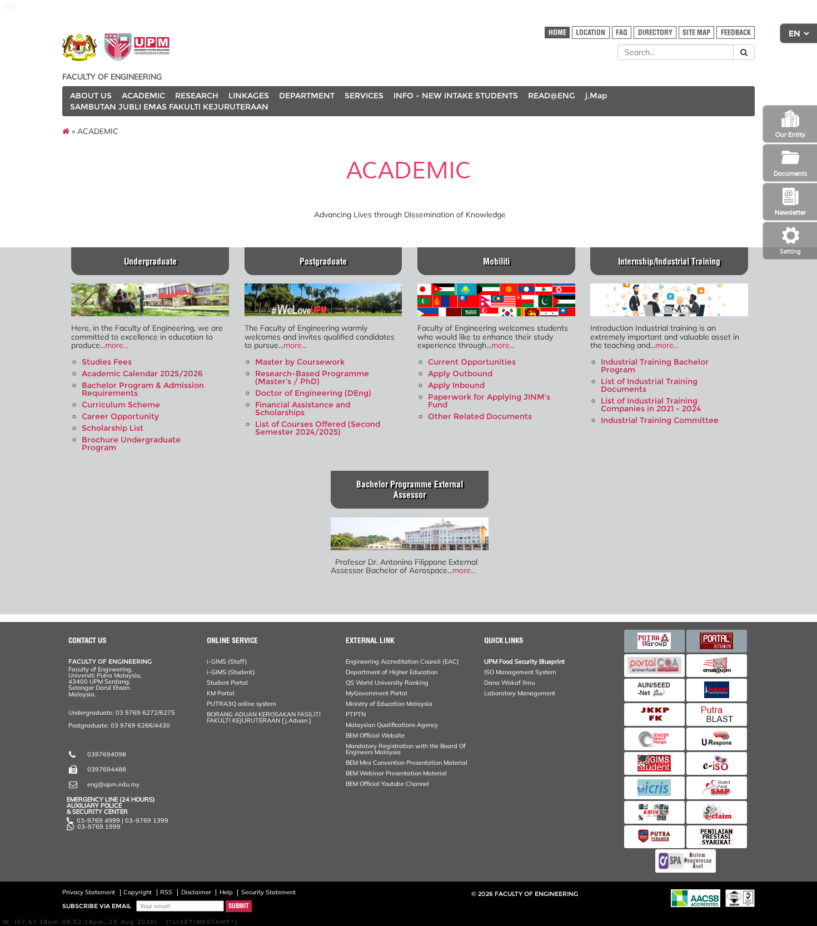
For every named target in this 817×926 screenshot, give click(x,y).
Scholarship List (112, 428)
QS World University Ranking (387, 682)
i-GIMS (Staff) (227, 661)
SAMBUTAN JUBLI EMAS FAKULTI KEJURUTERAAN (169, 107)
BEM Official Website (375, 735)
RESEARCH (196, 96)
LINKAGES (248, 96)
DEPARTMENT (307, 96)
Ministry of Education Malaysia (389, 704)
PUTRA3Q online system (241, 704)
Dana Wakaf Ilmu (509, 682)
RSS (166, 892)
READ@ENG (551, 96)
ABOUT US (91, 96)
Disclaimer (196, 892)
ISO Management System (520, 672)
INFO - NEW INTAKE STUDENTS (455, 96)
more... (116, 345)
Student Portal (227, 682)
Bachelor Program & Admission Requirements (143, 389)
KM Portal (221, 693)
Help (226, 892)
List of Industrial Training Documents (649, 385)
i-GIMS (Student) (231, 672)
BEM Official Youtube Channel (387, 784)
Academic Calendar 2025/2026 (142, 374)
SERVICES (364, 96)
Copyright (137, 892)
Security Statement (268, 892)
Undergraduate (150, 261)
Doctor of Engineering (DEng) (313, 393)
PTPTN (356, 714)
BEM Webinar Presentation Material (396, 773)
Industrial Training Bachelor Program (655, 366)
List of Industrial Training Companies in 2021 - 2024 (651, 405)
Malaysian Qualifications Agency (392, 725)
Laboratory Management (519, 693)
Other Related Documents (480, 416)
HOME (557, 32)
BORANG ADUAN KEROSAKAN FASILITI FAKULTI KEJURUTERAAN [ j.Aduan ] (264, 717)
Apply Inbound (456, 385)
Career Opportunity (120, 416)
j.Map (596, 96)
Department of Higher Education (391, 672)
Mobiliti (496, 261)
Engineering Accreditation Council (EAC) (402, 661)
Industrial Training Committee (660, 420)
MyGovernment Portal (376, 693)
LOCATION (590, 32)
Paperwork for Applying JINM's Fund (489, 401)
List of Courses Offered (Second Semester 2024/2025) (317, 428)
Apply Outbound (460, 374)
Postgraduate (323, 261)
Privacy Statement (88, 892)
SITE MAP (696, 32)
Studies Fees (107, 362)
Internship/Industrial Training (669, 261)
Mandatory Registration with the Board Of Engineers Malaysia (406, 749)
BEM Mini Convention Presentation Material (406, 762)
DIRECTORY (655, 32)
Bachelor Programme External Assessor (409, 489)
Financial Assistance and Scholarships (302, 408)
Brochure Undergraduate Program (131, 443)
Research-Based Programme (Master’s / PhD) (312, 377)
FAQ (621, 32)
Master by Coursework (300, 362)
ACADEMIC (143, 96)
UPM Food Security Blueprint (524, 661)
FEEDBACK (736, 32)
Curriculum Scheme (121, 405)
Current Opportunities (472, 362)
